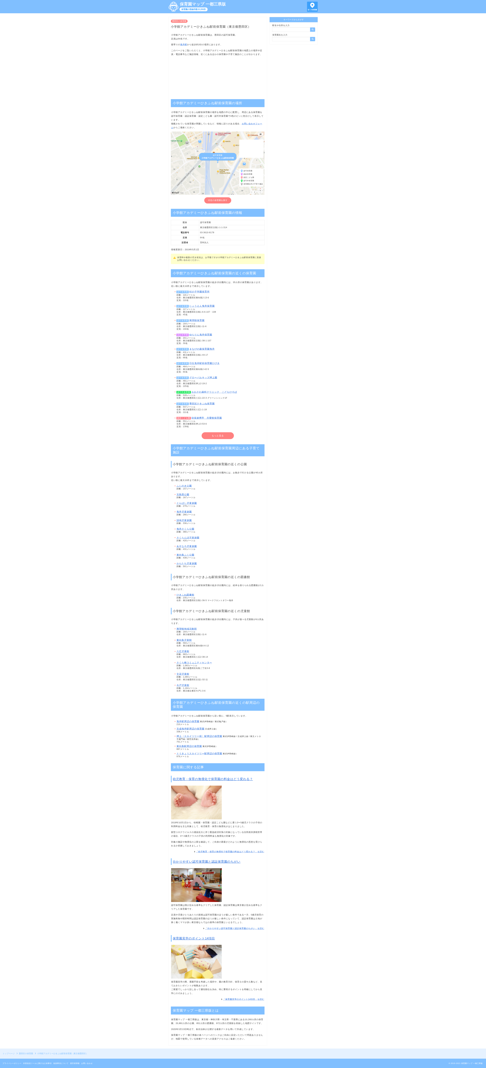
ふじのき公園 (184, 485)
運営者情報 (75, 1063)
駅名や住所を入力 (281, 25)
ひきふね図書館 (185, 595)
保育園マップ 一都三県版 (203, 4)
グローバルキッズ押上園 (203, 377)
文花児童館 (183, 674)
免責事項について (60, 1063)
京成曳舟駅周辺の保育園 (190, 728)
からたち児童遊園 (187, 563)
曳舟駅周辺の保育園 (188, 721)
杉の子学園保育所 (199, 291)
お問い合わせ (87, 1063)
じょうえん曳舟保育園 (202, 306)
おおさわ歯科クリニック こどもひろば (214, 392)
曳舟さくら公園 (185, 529)
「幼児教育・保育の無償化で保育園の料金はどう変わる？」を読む (230, 851)
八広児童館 (183, 651)
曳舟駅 (183, 44)
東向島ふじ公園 (185, 555)
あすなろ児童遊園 (187, 546)
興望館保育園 (197, 320)
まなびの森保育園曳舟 (202, 349)
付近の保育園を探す (217, 200)
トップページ (9, 1053)
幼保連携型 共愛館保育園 (206, 418)
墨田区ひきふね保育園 (202, 403)
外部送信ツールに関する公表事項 (37, 1063)
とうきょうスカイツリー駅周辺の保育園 (199, 753)
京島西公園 (183, 494)
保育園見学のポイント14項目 (194, 938)
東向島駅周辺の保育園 (189, 746)
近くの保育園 (312, 10)
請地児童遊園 (184, 520)
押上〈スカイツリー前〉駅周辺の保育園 (199, 736)
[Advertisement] (218, 76)
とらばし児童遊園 (187, 503)
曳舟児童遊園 (184, 511)
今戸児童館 (183, 685)
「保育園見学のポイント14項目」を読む (243, 999)
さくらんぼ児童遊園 (188, 537)
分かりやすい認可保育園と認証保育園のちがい (206, 861)
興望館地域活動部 (187, 629)
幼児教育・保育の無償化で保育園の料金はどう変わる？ (213, 779)
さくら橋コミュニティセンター (194, 662)
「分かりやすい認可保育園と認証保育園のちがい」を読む (234, 928)
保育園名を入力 (279, 35)
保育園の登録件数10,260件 (193, 9)
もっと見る (218, 435)
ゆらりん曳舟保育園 (200, 334)
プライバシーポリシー (12, 1063)
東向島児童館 (184, 640)
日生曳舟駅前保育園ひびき (204, 363)
